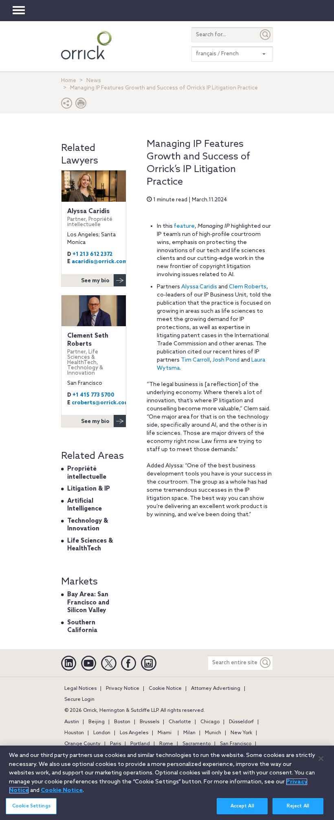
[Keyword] (265, 662)
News (93, 81)
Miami (164, 733)
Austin (71, 722)
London (101, 733)
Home (68, 81)
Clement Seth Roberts (87, 354)
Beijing (96, 722)
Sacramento (196, 744)
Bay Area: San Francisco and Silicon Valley (88, 602)
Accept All (242, 806)
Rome (166, 744)
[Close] (321, 759)
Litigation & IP (88, 489)
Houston (74, 733)
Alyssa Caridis (199, 287)
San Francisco (235, 744)
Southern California (82, 627)
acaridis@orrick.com (99, 262)
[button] (67, 105)
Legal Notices (80, 688)
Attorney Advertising (215, 688)
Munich (213, 733)
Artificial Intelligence (84, 505)
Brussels (149, 722)
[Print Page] (81, 105)
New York (241, 733)
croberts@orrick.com (101, 403)
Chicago (210, 722)
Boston (122, 722)
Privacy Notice (122, 688)
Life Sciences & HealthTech (90, 545)
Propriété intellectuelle (86, 473)
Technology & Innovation (87, 525)
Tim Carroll (195, 360)
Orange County (82, 744)
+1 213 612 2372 (92, 254)
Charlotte (180, 722)
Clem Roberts (247, 287)
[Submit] (265, 34)
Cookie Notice (165, 688)
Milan (189, 733)
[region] (167, 783)
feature (184, 226)
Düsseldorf (241, 722)
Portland (140, 744)
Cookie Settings (31, 806)
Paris (115, 744)
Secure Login (79, 699)
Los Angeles (134, 733)
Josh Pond (226, 360)
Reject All (298, 806)
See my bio (95, 281)
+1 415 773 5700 (93, 395)
